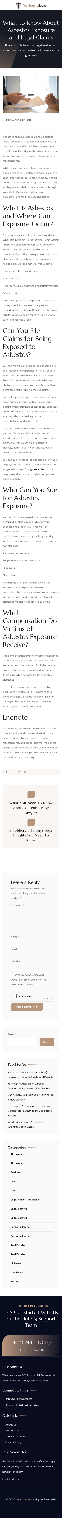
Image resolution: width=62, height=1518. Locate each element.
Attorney (16, 1154)
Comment (17, 905)
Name (15, 936)
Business (16, 1172)
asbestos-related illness (17, 310)
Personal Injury (19, 1227)
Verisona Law (23, 1499)
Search (12, 1034)
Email (15, 949)
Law (12, 1181)
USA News (16, 1272)
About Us (10, 1424)
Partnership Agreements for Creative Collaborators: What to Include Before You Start (30, 1110)
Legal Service (18, 1208)
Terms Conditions (15, 1436)
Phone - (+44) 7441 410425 (22, 1405)
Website (15, 961)
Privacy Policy (13, 1442)
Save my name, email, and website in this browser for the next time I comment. (28, 979)
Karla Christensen (18, 120)
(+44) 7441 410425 (31, 1342)
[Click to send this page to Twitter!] (12, 772)
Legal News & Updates (24, 1199)
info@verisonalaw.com (19, 1398)
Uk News (15, 1263)
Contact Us (12, 1430)
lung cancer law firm (38, 469)
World (14, 1281)
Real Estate (17, 1245)
